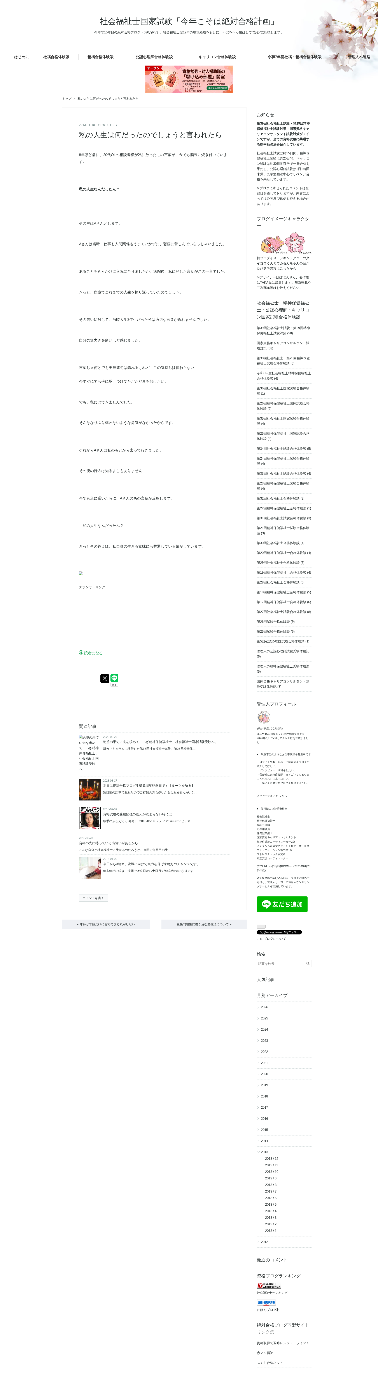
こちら (277, 795)
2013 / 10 (271, 1172)
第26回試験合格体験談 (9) (276, 621)
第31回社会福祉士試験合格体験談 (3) (284, 518)
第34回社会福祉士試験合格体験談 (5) (284, 448)
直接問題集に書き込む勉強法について (204, 924)
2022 (264, 1052)
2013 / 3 (270, 1217)
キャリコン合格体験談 (217, 57)
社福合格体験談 (56, 57)
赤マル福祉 (265, 1353)
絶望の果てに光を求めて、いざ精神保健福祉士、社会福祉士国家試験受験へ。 (160, 742)
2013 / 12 (271, 1158)
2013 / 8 (270, 1185)
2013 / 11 (271, 1165)
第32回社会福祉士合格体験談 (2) (280, 498)
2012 (264, 1242)
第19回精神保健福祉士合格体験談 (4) (284, 572)
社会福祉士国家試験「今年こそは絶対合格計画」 (189, 21)
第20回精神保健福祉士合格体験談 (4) (284, 553)
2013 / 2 (270, 1224)
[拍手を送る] (80, 574)
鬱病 (167, 244)
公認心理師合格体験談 (154, 57)
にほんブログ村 (268, 1310)
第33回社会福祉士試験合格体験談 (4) (284, 473)
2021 (264, 1063)
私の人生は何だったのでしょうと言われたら (150, 135)
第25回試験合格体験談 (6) (276, 631)
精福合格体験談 (101, 57)
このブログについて (271, 939)
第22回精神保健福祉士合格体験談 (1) (284, 508)
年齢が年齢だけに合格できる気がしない (106, 924)
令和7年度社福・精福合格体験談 (295, 57)
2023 (264, 1040)
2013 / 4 (270, 1211)
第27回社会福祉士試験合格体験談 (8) (284, 612)
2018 (264, 1096)
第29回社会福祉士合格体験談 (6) (280, 562)
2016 (264, 1118)
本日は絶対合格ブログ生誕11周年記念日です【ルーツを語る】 (149, 785)
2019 (264, 1085)
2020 (264, 1074)
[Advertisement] (112, 620)
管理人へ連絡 (359, 57)
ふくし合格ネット (270, 1363)
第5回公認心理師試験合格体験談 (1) (283, 641)
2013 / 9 (270, 1178)
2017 (264, 1107)
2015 (264, 1130)
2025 (264, 1018)
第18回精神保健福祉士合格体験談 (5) (284, 592)
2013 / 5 (270, 1204)
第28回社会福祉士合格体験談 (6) (280, 582)
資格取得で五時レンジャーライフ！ (283, 1343)
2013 (264, 1152)
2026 (264, 1007)
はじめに (21, 57)
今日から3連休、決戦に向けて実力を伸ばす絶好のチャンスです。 (151, 864)
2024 (264, 1029)
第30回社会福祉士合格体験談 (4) (280, 543)
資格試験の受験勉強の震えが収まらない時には (137, 814)
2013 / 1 (270, 1231)
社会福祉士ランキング (272, 1293)
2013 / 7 (270, 1191)
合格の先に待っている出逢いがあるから (108, 843)
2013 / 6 (270, 1198)
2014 (264, 1141)
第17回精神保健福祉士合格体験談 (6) (284, 602)
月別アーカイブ (272, 995)
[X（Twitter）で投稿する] (104, 678)
